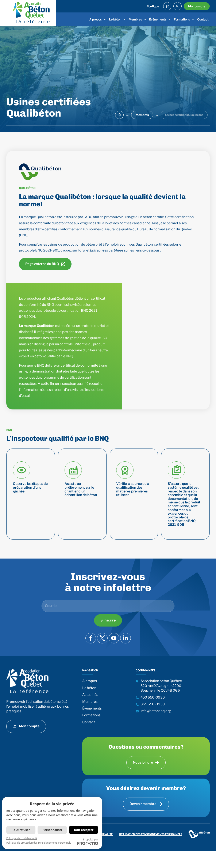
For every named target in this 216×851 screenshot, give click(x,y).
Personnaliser (52, 830)
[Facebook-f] (90, 638)
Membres (135, 19)
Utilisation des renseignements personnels (150, 834)
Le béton (115, 19)
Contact (203, 19)
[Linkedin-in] (125, 638)
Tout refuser (21, 830)
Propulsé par (90, 839)
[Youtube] (114, 638)
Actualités (90, 695)
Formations (182, 19)
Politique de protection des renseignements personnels (38, 842)
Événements (157, 19)
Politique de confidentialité (21, 838)
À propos (95, 19)
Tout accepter (83, 830)
